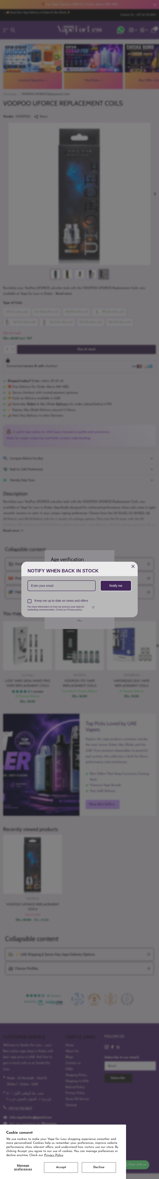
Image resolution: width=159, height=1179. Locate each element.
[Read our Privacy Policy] (93, 607)
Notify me (115, 585)
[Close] (133, 566)
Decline (99, 1167)
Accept (61, 1167)
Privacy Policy (53, 1155)
